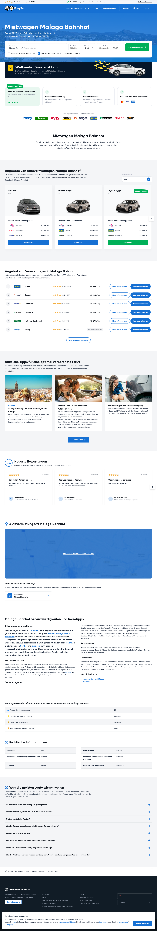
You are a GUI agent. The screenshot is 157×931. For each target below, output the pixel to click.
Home (10, 871)
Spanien (34, 630)
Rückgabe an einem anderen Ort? (22, 53)
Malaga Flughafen (21, 595)
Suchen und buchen (140, 286)
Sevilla (23, 645)
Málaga (68, 672)
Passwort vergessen (87, 897)
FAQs (44, 897)
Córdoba (36, 645)
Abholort (12, 46)
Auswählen (28, 242)
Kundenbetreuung (108, 8)
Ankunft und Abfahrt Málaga (93, 679)
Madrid (69, 642)
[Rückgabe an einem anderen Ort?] (9, 53)
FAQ (96, 8)
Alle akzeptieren (142, 923)
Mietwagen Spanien (22, 871)
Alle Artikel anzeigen (78, 439)
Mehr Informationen (119, 286)
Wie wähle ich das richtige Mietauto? (55, 900)
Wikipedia (86, 682)
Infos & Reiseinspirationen (76, 8)
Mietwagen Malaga (38, 871)
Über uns (45, 895)
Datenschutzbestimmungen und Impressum (57, 906)
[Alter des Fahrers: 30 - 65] (39, 53)
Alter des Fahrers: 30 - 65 (50, 53)
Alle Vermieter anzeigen (78, 340)
